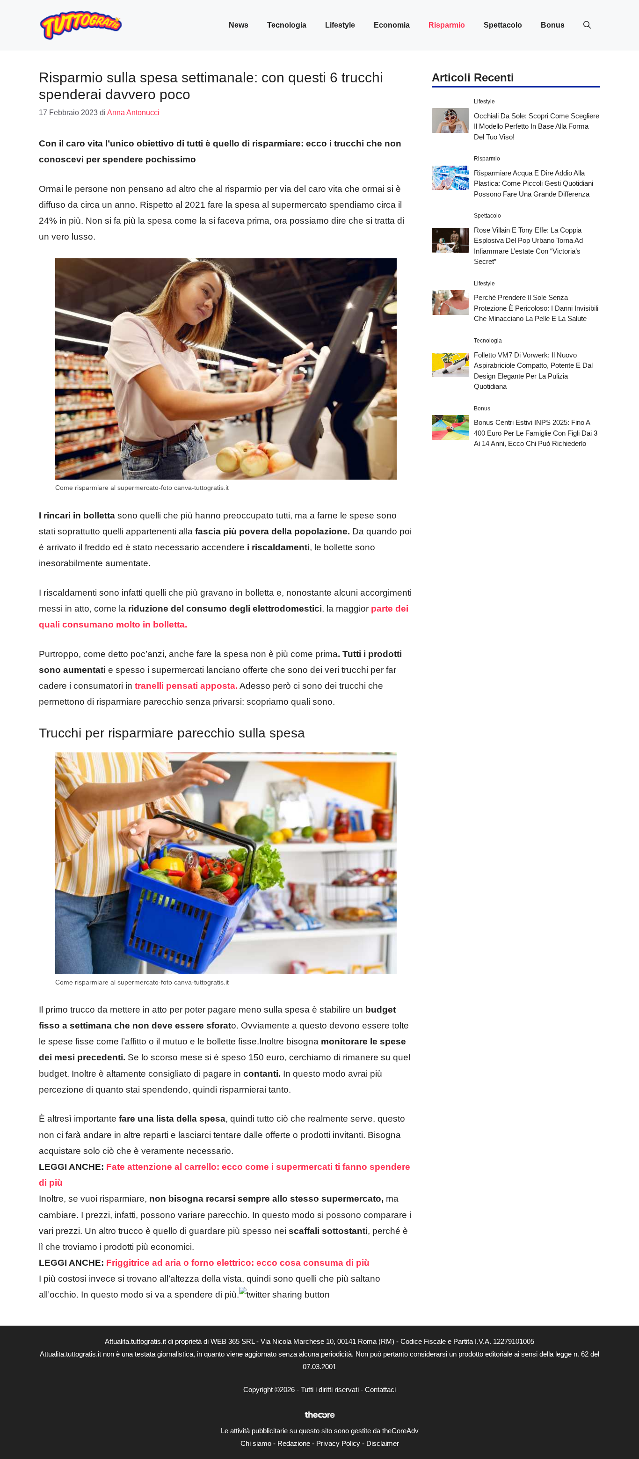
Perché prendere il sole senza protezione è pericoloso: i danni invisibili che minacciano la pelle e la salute (536, 307)
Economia (392, 25)
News (238, 25)
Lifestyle (340, 25)
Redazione (293, 1443)
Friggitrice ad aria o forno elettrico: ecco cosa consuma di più (238, 1263)
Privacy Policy (338, 1443)
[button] (587, 25)
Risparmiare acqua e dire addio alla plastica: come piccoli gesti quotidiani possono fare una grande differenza (533, 182)
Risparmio (446, 25)
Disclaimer (382, 1443)
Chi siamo (255, 1443)
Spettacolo (503, 25)
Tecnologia (286, 25)
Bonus (553, 25)
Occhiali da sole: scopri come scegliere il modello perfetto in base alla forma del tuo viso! (536, 125)
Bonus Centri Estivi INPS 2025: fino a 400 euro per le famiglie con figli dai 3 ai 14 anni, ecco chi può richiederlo (535, 432)
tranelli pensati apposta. (185, 686)
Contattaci (380, 1389)
